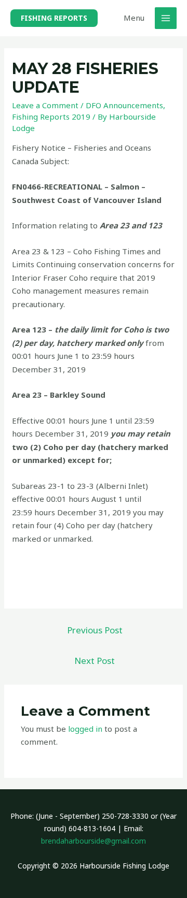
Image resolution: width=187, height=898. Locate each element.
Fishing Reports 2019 (51, 116)
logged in (85, 728)
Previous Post (95, 630)
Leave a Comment (45, 105)
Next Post (94, 661)
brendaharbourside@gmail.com (93, 841)
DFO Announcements (124, 105)
